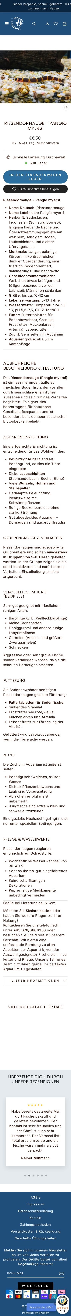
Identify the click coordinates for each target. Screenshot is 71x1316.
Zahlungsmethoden (35, 1225)
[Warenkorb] (64, 23)
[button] (47, 1307)
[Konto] (47, 23)
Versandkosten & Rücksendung (35, 1231)
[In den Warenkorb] (8, 1034)
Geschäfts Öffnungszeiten (35, 1238)
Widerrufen (35, 1286)
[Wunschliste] (55, 23)
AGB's (35, 1197)
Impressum (35, 1204)
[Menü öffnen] (7, 23)
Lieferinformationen (35, 980)
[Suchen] (34, 23)
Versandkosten (48, 143)
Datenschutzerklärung (35, 1211)
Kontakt (35, 1218)
